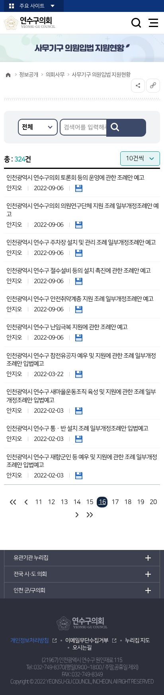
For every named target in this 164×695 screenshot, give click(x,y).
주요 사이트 (32, 6)
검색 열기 (136, 23)
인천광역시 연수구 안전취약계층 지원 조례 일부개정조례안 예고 (79, 299)
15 (89, 501)
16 (102, 501)
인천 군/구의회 (29, 590)
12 (51, 501)
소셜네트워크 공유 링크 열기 (138, 86)
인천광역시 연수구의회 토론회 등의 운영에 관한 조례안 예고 (75, 177)
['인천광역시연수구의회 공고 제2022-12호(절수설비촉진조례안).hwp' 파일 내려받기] (78, 281)
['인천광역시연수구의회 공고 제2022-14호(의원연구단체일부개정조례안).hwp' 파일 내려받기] (78, 224)
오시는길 (82, 648)
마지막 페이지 (89, 514)
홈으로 (8, 75)
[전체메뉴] (153, 22)
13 (64, 501)
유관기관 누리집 (31, 558)
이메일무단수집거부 (86, 640)
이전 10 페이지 (25, 502)
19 (140, 501)
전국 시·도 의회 (30, 574)
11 (38, 501)
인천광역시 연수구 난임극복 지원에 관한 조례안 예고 (66, 327)
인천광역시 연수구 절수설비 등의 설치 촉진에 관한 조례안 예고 (78, 270)
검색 (126, 128)
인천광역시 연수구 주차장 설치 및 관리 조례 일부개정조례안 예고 (81, 242)
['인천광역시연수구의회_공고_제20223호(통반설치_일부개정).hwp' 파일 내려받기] (78, 439)
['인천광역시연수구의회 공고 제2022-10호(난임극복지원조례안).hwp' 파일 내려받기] (78, 337)
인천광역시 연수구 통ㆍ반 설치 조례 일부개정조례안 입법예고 (77, 428)
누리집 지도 (137, 640)
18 (127, 501)
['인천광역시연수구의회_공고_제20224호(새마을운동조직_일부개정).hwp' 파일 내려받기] (78, 410)
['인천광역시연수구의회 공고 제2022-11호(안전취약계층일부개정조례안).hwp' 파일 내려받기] (78, 309)
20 (153, 501)
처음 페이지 (13, 502)
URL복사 (153, 86)
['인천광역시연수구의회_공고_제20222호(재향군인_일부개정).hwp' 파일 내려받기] (78, 475)
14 (76, 501)
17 (115, 501)
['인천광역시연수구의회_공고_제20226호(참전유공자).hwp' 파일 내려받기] (78, 374)
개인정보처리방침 (29, 640)
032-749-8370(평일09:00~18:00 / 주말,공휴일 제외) (86, 667)
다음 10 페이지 (76, 514)
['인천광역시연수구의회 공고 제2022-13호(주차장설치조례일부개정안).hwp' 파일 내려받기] (78, 253)
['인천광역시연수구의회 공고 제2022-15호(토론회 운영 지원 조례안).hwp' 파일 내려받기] (78, 188)
